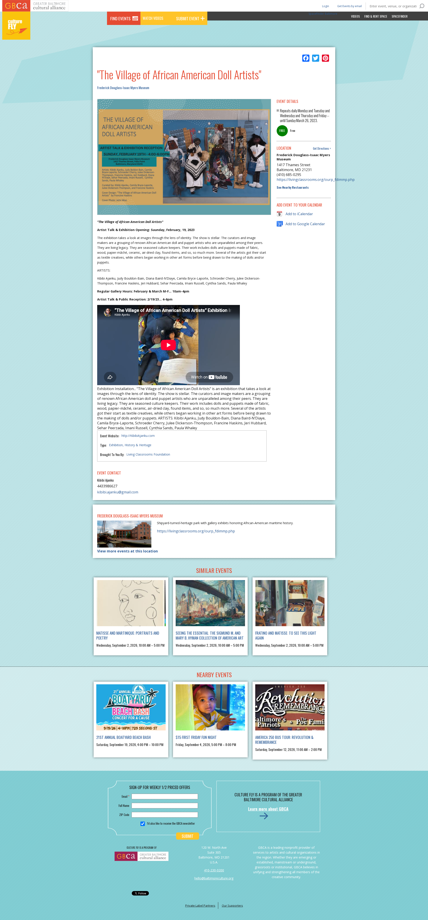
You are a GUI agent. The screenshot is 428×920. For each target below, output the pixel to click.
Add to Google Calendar (305, 223)
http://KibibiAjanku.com (138, 435)
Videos (355, 16)
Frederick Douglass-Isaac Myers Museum (123, 87)
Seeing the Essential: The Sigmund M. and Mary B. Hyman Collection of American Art (210, 635)
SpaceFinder (399, 16)
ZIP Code (124, 814)
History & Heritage (138, 445)
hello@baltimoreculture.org (213, 878)
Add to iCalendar (299, 213)
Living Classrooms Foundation (148, 454)
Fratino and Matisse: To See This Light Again (285, 635)
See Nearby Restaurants (293, 187)
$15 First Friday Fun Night (196, 737)
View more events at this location (127, 551)
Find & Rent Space (375, 16)
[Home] (16, 33)
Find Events (120, 18)
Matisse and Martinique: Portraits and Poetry (127, 635)
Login (325, 6)
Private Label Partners (200, 906)
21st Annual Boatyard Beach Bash (123, 737)
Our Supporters (232, 906)
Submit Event (187, 18)
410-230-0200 (214, 870)
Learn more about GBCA (268, 809)
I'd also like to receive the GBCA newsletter (171, 823)
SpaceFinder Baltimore (323, 14)
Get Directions (321, 148)
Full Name (124, 805)
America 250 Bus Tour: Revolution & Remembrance (284, 739)
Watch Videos (153, 18)
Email (125, 796)
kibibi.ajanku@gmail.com (117, 492)
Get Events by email (349, 6)
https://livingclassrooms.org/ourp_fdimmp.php (303, 179)
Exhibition (116, 445)
